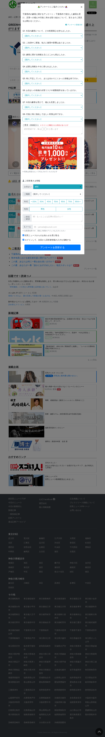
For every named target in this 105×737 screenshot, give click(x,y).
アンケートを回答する (52, 247)
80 (78, 201)
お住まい (28, 186)
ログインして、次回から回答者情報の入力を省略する (47, 240)
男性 (43, 209)
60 (63, 201)
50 (56, 201)
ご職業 (27, 194)
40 (49, 201)
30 (42, 201)
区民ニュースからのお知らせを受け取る (41, 235)
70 (70, 201)
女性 (69, 209)
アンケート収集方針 (74, 25)
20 (33, 201)
